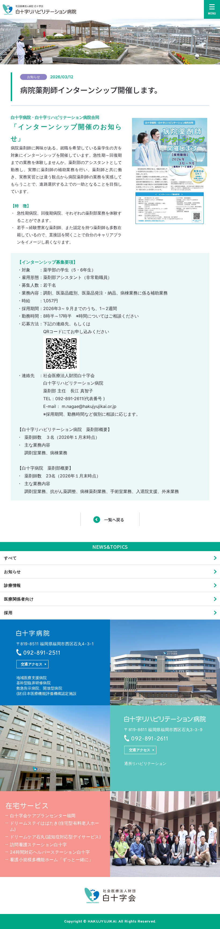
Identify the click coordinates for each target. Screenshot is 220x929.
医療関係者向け (19, 599)
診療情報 (12, 585)
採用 (8, 612)
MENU (212, 13)
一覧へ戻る (114, 519)
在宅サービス (27, 805)
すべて (10, 558)
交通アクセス (31, 664)
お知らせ (12, 571)
